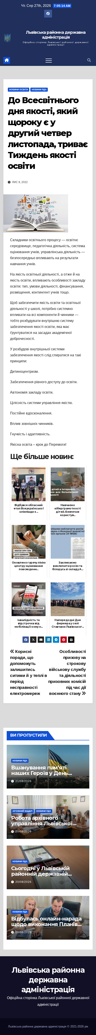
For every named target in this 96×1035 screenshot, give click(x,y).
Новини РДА (39, 89)
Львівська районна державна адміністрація (56, 35)
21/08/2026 (23, 781)
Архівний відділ (22, 811)
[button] (89, 60)
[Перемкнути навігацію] (49, 60)
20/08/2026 (23, 831)
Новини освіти (18, 89)
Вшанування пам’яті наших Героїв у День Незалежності (39, 773)
